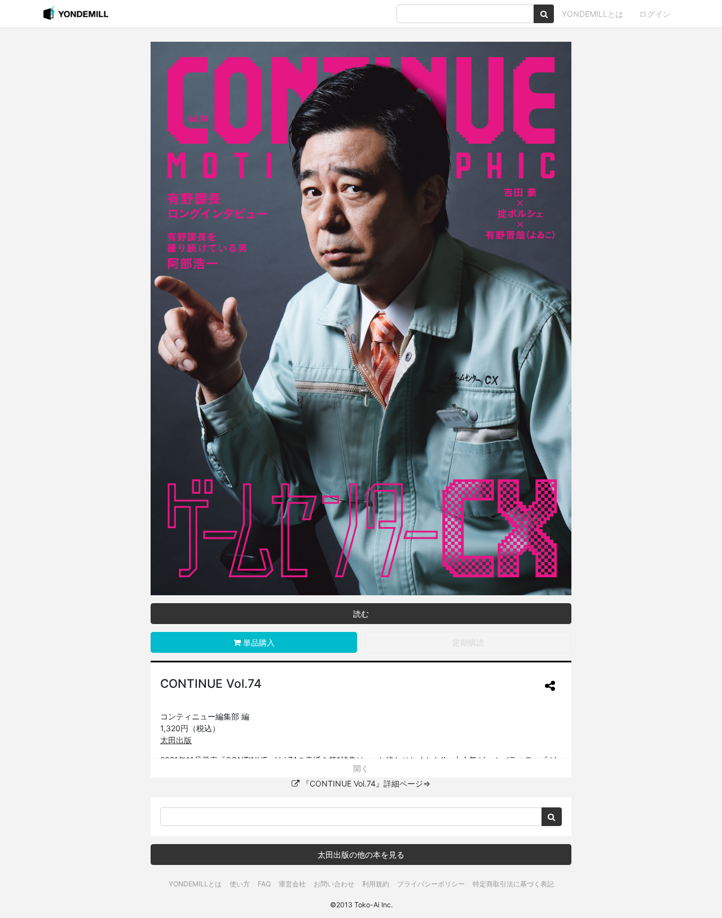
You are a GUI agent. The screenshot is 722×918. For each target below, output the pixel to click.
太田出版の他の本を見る (361, 854)
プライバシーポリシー (431, 884)
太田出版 (176, 740)
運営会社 (292, 884)
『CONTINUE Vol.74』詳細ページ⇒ (365, 783)
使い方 (240, 884)
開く (361, 768)
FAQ (264, 884)
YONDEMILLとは (592, 14)
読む (361, 613)
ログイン (655, 14)
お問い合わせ (334, 884)
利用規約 (375, 884)
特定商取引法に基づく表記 (513, 884)
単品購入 (258, 642)
